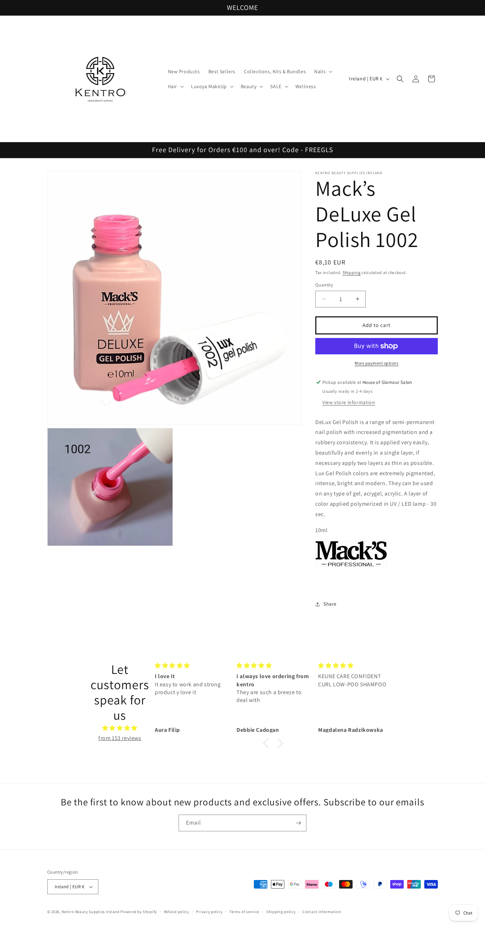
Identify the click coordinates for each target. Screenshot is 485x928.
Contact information (322, 911)
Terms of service (244, 911)
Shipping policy (281, 911)
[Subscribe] (298, 823)
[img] (120, 728)
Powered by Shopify (138, 911)
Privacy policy (209, 911)
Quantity (324, 285)
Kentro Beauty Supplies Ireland (91, 911)
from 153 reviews (119, 738)
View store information (348, 402)
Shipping (352, 272)
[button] (322, 71)
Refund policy (176, 911)
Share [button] (330, 604)
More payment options (376, 363)
